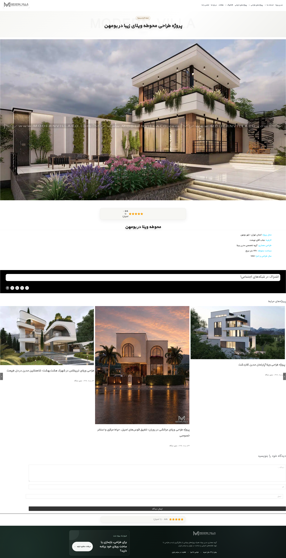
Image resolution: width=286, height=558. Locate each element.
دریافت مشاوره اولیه (84, 546)
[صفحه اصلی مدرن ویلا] (204, 533)
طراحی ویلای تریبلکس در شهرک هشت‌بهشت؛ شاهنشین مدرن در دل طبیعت (50, 371)
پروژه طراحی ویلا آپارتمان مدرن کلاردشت (261, 365)
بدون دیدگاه (269, 375)
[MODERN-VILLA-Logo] (16, 1)
